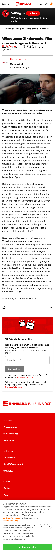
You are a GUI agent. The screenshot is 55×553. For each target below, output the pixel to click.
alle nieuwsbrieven (24, 377)
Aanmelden (14, 368)
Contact (44, 28)
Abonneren (32, 28)
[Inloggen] (46, 4)
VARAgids (18, 13)
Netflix (5, 46)
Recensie (13, 46)
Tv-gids (20, 28)
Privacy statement (13, 387)
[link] (5, 63)
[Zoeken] (36, 4)
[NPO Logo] (51, 4)
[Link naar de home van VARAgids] (5, 13)
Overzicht (9, 28)
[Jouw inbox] (41, 4)
